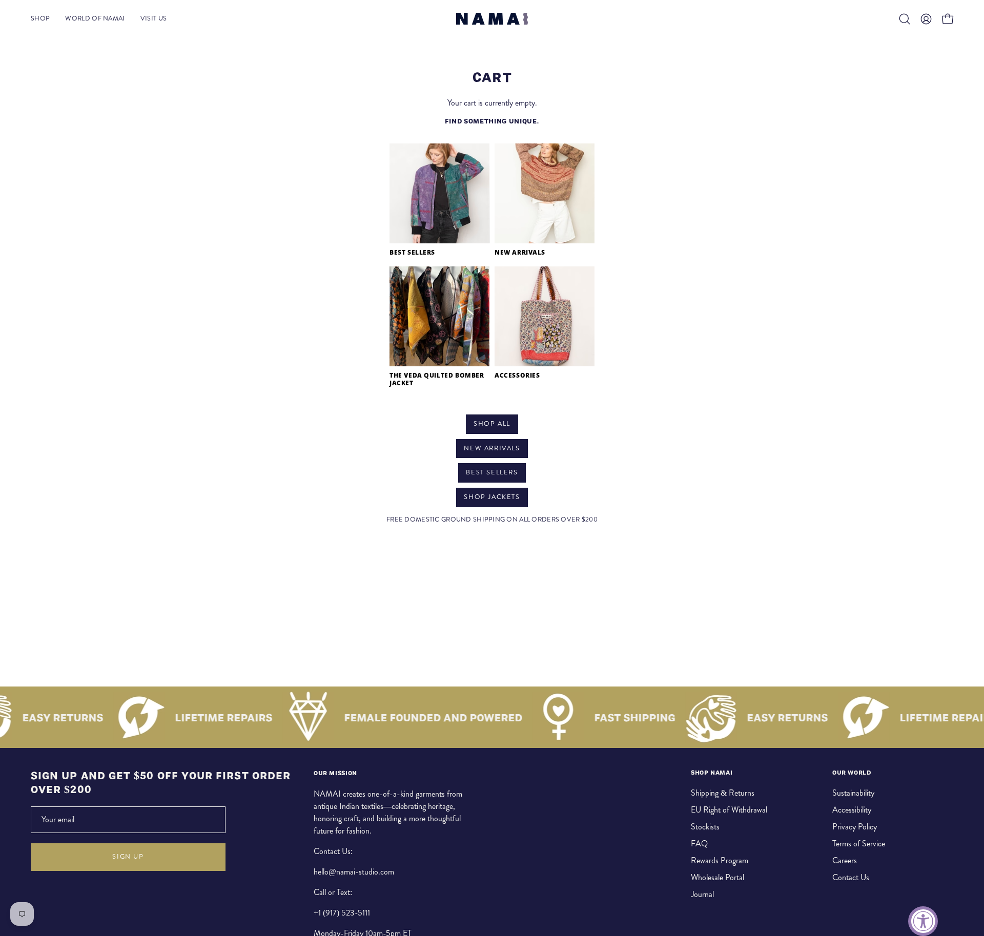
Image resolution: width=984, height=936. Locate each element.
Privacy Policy (854, 827)
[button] (904, 19)
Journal (702, 894)
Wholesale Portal (717, 877)
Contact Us (850, 877)
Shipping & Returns (722, 793)
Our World (851, 772)
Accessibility (851, 810)
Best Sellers (492, 472)
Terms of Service (858, 843)
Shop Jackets (492, 497)
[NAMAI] (492, 19)
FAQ (699, 843)
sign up (128, 856)
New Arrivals (492, 448)
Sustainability (853, 793)
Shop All (492, 423)
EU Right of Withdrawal (729, 810)
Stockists (705, 827)
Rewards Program (719, 860)
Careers (844, 860)
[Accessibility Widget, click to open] (923, 921)
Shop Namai (711, 772)
